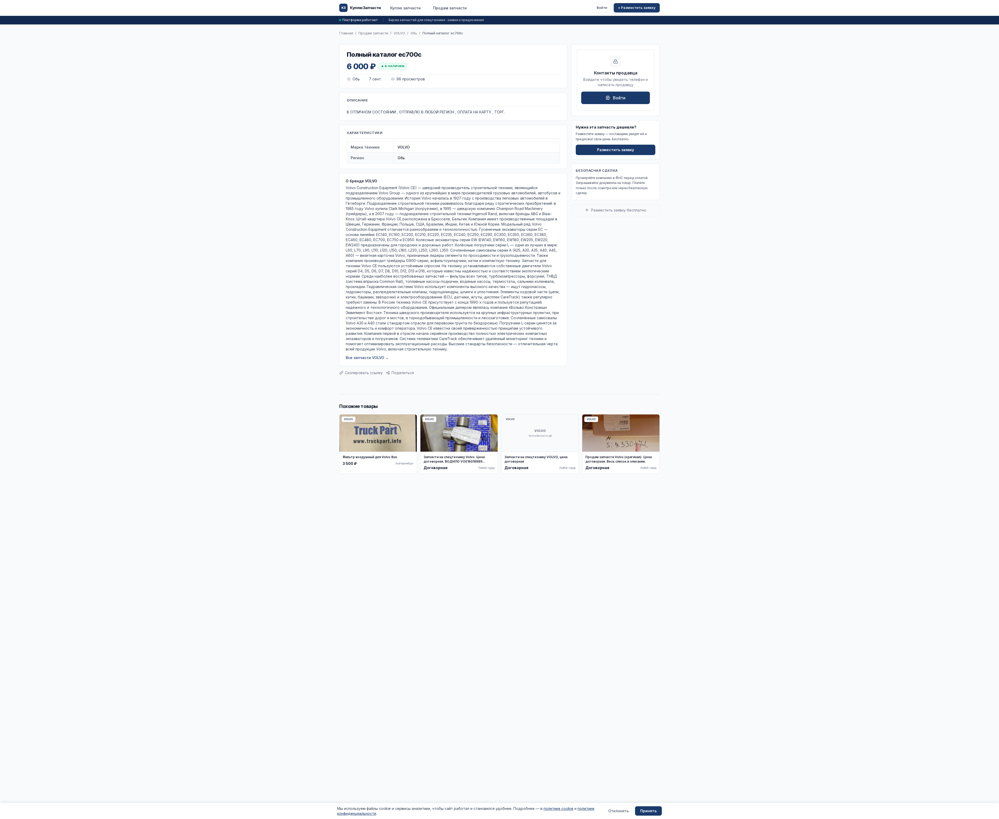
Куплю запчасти (405, 8)
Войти (602, 7)
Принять (648, 811)
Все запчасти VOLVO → (367, 357)
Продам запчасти (450, 8)
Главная (346, 33)
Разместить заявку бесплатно (618, 210)
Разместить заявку (615, 150)
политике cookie (558, 808)
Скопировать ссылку (364, 372)
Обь (414, 33)
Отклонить (618, 811)
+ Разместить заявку (637, 7)
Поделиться (403, 372)
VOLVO (399, 33)
